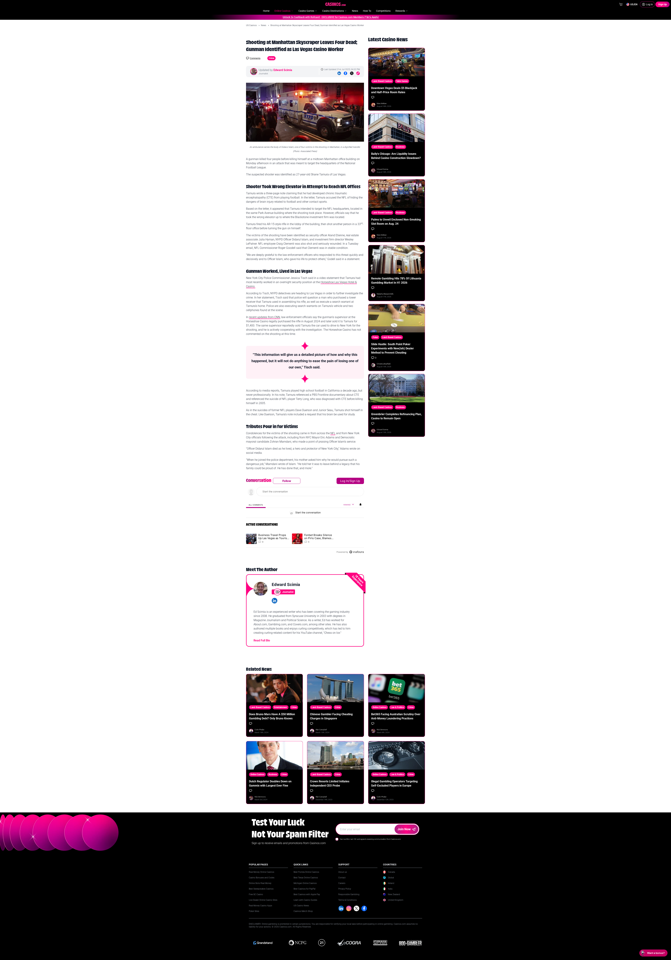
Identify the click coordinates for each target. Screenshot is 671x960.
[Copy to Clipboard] (358, 73)
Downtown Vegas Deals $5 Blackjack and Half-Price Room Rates (394, 90)
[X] (356, 908)
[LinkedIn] (339, 73)
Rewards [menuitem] (400, 10)
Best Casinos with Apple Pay (307, 894)
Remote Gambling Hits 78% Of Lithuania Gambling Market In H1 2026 (396, 280)
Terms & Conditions (347, 900)
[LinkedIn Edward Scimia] (274, 600)
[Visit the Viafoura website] (356, 551)
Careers (341, 883)
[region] (305, 516)
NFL (332, 433)
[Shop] (621, 4)
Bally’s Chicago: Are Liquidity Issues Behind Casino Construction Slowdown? (396, 156)
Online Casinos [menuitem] (282, 10)
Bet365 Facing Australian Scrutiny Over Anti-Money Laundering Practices (395, 716)
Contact (342, 877)
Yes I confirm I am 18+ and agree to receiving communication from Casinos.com (370, 839)
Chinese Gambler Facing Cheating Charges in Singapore (331, 716)
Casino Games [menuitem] (306, 10)
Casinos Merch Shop (303, 911)
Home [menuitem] (266, 10)
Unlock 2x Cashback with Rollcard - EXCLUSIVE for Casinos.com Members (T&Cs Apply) (303, 17)
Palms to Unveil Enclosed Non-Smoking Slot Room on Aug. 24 (396, 221)
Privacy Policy (344, 889)
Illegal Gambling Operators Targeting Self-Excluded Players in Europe (394, 783)
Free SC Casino (256, 894)
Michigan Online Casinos (305, 883)
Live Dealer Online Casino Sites (263, 900)
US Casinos (251, 25)
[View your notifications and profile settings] (360, 504)
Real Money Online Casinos (261, 872)
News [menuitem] (355, 10)
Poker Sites (254, 911)
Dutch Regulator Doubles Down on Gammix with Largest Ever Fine (270, 783)
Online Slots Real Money (260, 883)
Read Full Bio (262, 640)
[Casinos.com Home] (335, 4)
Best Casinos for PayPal (304, 889)
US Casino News (301, 905)
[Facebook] (345, 73)
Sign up (355, 481)
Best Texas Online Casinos (306, 877)
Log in (344, 481)
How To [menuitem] (367, 10)
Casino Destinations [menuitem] (333, 10)
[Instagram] (349, 908)
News (264, 25)
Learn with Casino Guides (305, 900)
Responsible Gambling (348, 894)
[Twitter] (351, 73)
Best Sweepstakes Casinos (261, 889)
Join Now (404, 829)
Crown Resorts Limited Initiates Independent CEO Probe (329, 783)
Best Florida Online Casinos (306, 872)
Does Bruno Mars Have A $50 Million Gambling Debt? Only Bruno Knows (272, 716)
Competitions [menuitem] (383, 10)
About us (342, 872)
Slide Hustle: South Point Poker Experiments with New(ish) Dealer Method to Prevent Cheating (392, 348)
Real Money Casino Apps (260, 905)
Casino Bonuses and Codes (261, 877)
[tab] (256, 505)
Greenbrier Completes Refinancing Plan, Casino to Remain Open (396, 416)
